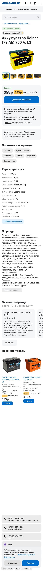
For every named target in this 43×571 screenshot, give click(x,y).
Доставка (7, 123)
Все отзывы (9, 343)
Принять (30, 563)
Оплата (20, 156)
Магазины (8, 156)
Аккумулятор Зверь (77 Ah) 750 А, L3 (32, 378)
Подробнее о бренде (12, 290)
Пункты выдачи (22, 150)
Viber (10, 544)
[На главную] (11, 3)
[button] (39, 48)
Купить (7, 403)
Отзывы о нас (9, 161)
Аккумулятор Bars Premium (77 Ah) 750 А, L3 (11, 379)
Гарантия (31, 156)
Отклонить (12, 563)
